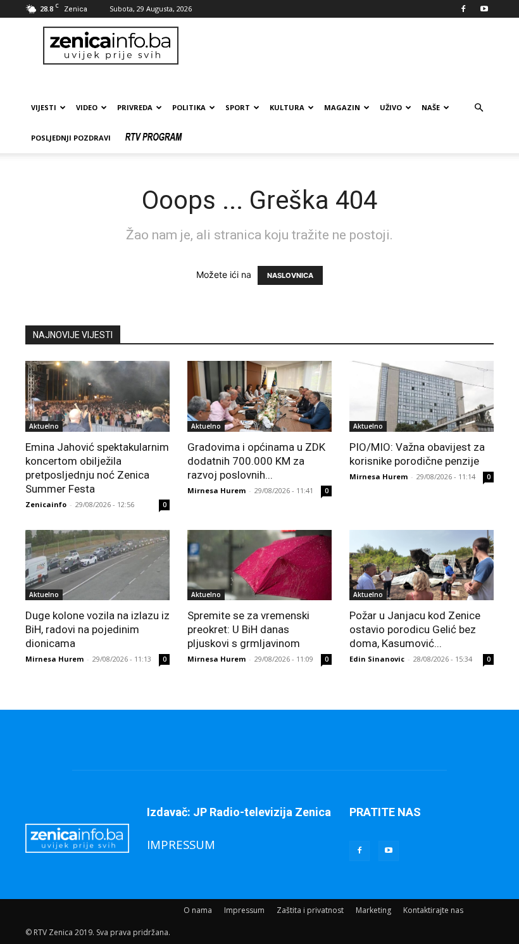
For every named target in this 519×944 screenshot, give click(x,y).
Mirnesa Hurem (216, 490)
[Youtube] (484, 9)
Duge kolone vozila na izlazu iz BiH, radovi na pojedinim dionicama (97, 629)
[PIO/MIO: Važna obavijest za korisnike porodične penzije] (421, 396)
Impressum (244, 910)
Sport (237, 107)
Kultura (287, 107)
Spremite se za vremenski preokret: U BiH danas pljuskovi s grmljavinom (248, 629)
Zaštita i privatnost (310, 910)
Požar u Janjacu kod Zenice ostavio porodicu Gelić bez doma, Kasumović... (414, 629)
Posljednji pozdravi (71, 137)
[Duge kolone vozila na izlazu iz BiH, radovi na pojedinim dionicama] (97, 565)
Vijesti (43, 107)
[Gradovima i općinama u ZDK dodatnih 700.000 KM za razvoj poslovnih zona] (259, 396)
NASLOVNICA (290, 275)
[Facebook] (463, 9)
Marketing (373, 910)
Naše (431, 107)
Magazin (342, 107)
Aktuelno (44, 426)
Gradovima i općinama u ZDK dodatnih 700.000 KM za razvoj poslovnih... (256, 461)
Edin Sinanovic (376, 659)
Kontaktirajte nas (433, 910)
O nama (198, 910)
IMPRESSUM (181, 844)
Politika (189, 107)
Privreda (135, 107)
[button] (478, 108)
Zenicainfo (45, 504)
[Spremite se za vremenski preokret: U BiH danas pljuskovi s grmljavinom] (259, 565)
